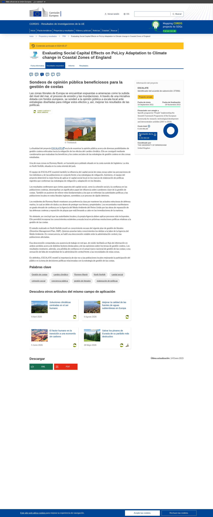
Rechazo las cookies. (179, 513)
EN (37, 74)
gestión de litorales (82, 281)
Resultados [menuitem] (83, 66)
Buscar (114, 31)
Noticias (96, 31)
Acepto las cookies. (142, 513)
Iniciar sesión (113, 14)
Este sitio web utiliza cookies (33, 513)
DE (31, 74)
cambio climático (60, 274)
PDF (68, 367)
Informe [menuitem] (71, 66)
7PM (64, 36)
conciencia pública (60, 281)
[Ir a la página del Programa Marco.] (34, 55)
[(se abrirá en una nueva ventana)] (49, 12)
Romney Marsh (81, 274)
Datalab (105, 31)
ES (42, 74)
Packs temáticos (44, 31)
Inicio (33, 31)
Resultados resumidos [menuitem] (55, 66)
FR (47, 74)
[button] (126, 14)
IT (52, 74)
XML (43, 367)
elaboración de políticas (107, 281)
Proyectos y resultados (64, 31)
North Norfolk (99, 274)
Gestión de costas (39, 274)
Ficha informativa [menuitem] (37, 66)
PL (58, 74)
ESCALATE (57, 148)
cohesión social (38, 281)
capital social (117, 274)
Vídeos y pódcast (83, 31)
